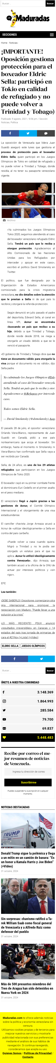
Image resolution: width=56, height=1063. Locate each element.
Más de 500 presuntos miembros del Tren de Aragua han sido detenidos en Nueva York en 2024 (27, 988)
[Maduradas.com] (28, 26)
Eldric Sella (10, 645)
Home (4, 42)
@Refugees (30, 393)
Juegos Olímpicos (33, 645)
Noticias (13, 42)
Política (14, 122)
